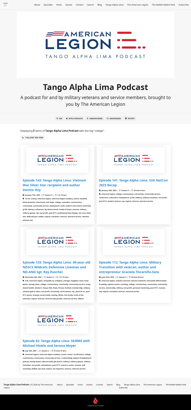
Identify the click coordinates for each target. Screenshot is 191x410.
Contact (79, 4)
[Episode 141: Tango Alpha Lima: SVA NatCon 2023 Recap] (134, 160)
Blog (99, 4)
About (37, 4)
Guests (68, 4)
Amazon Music (96, 118)
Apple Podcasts (76, 118)
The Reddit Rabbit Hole (163, 4)
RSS (60, 118)
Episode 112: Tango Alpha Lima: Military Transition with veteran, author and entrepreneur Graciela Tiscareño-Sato (130, 267)
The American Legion (137, 4)
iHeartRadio (115, 118)
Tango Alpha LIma (114, 4)
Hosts (59, 4)
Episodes (48, 4)
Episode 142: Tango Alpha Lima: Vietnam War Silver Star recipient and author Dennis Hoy (54, 185)
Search (90, 4)
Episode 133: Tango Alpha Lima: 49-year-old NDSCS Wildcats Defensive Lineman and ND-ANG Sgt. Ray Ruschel (56, 267)
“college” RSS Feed (34, 137)
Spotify (131, 118)
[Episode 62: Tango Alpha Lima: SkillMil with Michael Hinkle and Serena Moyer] (57, 320)
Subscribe (184, 4)
